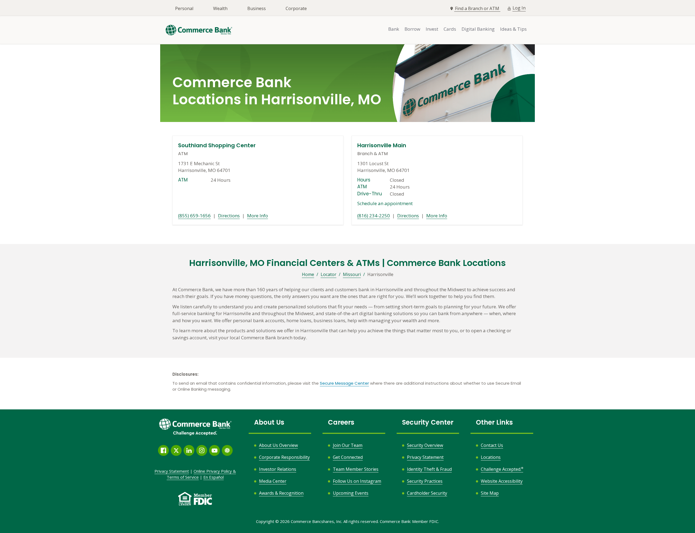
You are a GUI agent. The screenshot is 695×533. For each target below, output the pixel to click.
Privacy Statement (425, 457)
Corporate (296, 8)
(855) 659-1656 (194, 215)
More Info (257, 215)
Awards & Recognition (281, 493)
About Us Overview (278, 445)
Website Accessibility (502, 481)
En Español (213, 477)
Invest (432, 29)
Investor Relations (277, 469)
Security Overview (425, 445)
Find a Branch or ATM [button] (477, 8)
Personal (184, 8)
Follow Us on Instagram (357, 481)
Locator (328, 274)
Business (256, 8)
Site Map (490, 493)
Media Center (272, 481)
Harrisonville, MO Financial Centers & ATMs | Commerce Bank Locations (347, 263)
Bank (393, 29)
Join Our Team (347, 445)
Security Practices (425, 481)
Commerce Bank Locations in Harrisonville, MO (276, 91)
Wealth (220, 8)
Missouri (352, 274)
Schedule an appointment (385, 203)
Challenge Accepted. (502, 469)
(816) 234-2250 (373, 215)
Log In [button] (519, 8)
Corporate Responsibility (284, 457)
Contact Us (492, 445)
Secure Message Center (344, 383)
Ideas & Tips (513, 29)
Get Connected (348, 457)
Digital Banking (478, 29)
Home (308, 274)
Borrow (412, 29)
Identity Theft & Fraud (429, 469)
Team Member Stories (355, 469)
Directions (229, 215)
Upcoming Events (350, 493)
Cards (450, 29)
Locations (491, 457)
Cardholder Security (427, 493)
